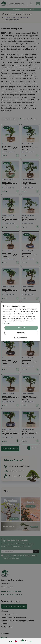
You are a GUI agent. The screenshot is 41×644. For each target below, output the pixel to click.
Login (10, 641)
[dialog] (20, 322)
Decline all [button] (21, 333)
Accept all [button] (21, 328)
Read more (6, 323)
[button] (20, 337)
